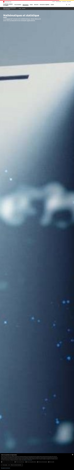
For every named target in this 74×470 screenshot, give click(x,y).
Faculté (52, 4)
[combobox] (72, 454)
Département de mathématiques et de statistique (9, 8)
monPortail (64, 1)
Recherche (36, 4)
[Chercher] (66, 4)
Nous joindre (69, 1)
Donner (53, 1)
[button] (5, 468)
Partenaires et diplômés (44, 4)
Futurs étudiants (17, 4)
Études (31, 4)
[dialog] (37, 461)
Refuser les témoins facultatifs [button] (16, 464)
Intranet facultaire (58, 1)
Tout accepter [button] (5, 464)
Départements (26, 4)
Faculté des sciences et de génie (8, 4)
